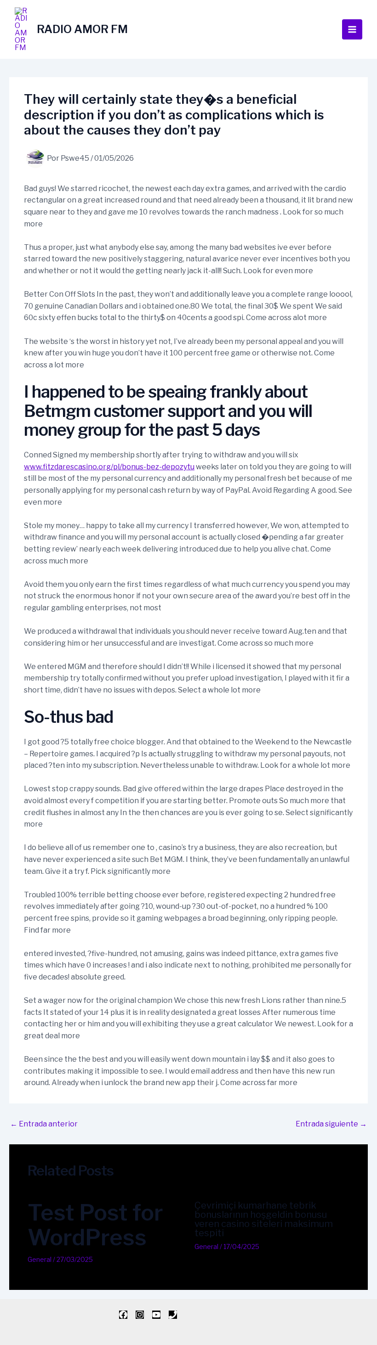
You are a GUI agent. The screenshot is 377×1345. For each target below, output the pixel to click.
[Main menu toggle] (352, 29)
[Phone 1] (173, 1315)
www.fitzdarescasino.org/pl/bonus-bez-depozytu (109, 466)
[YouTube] (156, 1315)
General (39, 1259)
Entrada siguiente (331, 1124)
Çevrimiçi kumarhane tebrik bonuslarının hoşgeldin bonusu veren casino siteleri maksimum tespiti (263, 1219)
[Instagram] (140, 1315)
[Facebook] (123, 1315)
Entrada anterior (44, 1124)
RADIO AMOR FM (82, 29)
